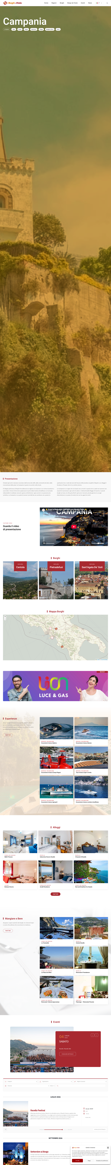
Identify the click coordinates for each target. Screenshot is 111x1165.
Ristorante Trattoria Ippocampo (50, 1002)
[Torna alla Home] (12, 3)
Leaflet (98, 659)
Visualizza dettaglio (67, 1054)
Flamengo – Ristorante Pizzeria (85, 1002)
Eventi (83, 3)
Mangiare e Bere (49, 29)
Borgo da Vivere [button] (72, 3)
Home (46, 3)
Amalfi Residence (45, 887)
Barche (43, 741)
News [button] (90, 3)
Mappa (26, 29)
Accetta (77, 1160)
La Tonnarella (45, 943)
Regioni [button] (54, 3)
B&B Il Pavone (9, 857)
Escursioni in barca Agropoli (49, 802)
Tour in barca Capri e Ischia (83, 772)
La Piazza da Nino (46, 972)
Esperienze (33, 29)
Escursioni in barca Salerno (49, 743)
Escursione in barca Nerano (84, 743)
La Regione (6, 29)
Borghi (62, 3)
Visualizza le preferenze (102, 1160)
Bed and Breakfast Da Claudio (83, 887)
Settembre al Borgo (39, 1151)
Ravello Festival (66, 1045)
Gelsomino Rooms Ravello (47, 857)
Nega (89, 1160)
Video (14, 29)
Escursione (50, 741)
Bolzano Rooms (9, 887)
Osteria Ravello (80, 943)
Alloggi (41, 29)
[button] (108, 1147)
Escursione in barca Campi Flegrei (51, 772)
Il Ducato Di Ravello (80, 857)
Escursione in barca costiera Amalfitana (87, 802)
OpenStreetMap (104, 659)
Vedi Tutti (7, 735)
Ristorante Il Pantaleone (83, 972)
